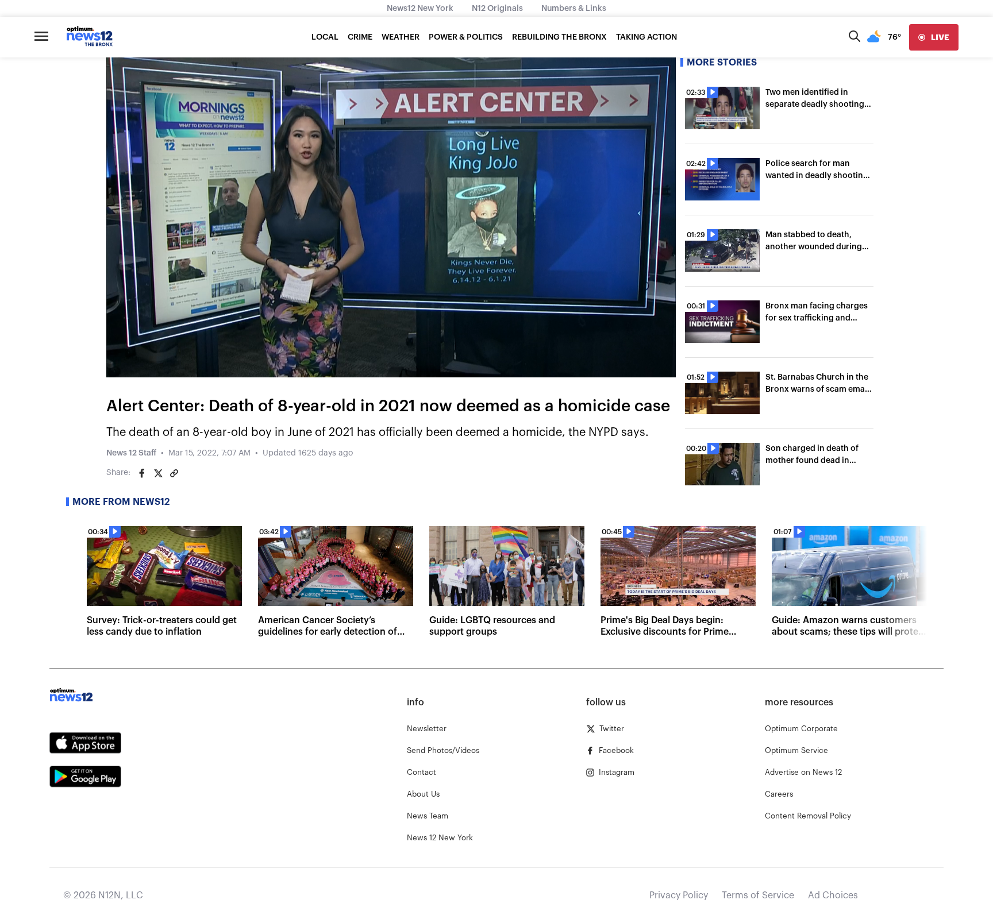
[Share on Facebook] (142, 473)
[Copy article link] (174, 473)
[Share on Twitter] (158, 473)
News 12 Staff (131, 453)
